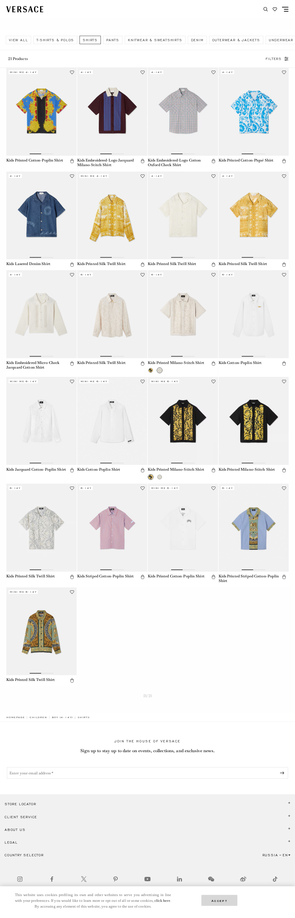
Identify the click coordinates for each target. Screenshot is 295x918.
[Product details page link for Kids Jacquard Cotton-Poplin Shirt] (41, 421)
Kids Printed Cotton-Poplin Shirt (34, 160)
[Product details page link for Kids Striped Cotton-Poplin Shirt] (112, 527)
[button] (72, 161)
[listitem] (18, 40)
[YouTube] (147, 879)
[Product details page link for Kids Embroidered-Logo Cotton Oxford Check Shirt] (183, 111)
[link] (15, 717)
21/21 (147, 695)
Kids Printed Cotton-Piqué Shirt (246, 160)
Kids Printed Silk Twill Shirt (101, 263)
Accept (219, 900)
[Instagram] (19, 879)
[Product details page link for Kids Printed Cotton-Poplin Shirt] (41, 111)
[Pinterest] (115, 879)
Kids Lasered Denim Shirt (28, 263)
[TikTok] (275, 879)
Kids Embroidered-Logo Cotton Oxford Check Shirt (174, 163)
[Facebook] (51, 879)
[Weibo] (243, 879)
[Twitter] (83, 879)
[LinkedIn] (179, 879)
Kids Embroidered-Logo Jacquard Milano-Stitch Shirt (105, 163)
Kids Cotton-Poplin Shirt (240, 362)
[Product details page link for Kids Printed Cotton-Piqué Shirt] (254, 111)
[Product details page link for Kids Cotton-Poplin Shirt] (254, 314)
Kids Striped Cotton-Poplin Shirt (105, 576)
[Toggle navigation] (285, 9)
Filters (274, 59)
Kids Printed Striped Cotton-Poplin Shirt (249, 578)
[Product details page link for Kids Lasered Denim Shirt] (41, 215)
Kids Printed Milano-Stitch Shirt (176, 362)
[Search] (265, 9)
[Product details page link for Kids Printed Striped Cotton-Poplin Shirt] (254, 527)
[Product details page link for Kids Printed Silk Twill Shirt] (112, 215)
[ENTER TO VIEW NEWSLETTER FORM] (283, 773)
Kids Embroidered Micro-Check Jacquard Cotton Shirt (32, 365)
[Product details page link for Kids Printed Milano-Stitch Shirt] (183, 314)
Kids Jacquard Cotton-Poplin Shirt (36, 469)
